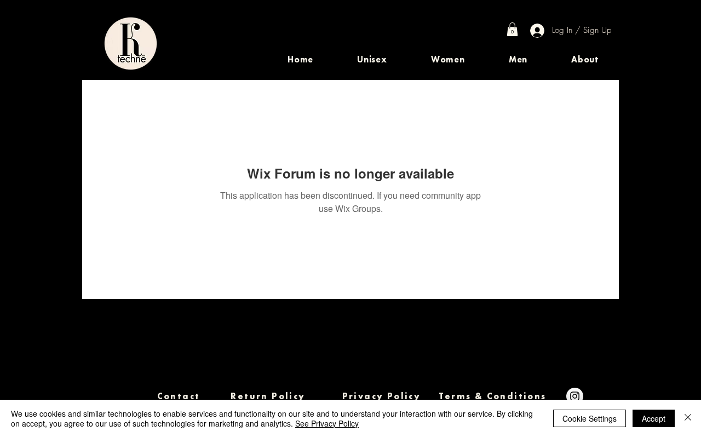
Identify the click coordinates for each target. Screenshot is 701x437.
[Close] (687, 418)
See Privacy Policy (327, 423)
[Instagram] (574, 396)
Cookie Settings (589, 418)
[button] (372, 59)
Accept (653, 418)
